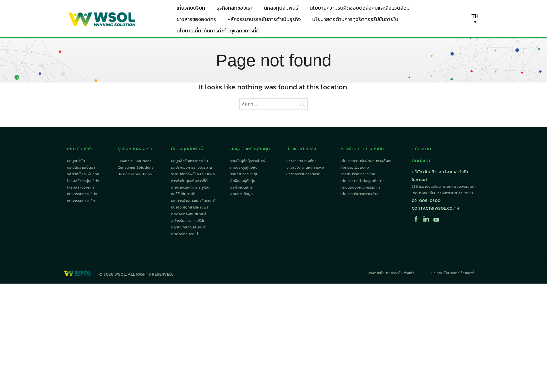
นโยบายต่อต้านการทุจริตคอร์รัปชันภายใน (355, 19)
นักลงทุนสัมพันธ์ (281, 8)
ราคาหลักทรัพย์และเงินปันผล (193, 174)
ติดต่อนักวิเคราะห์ (184, 234)
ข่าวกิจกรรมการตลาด (303, 174)
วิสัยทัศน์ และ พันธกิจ (83, 174)
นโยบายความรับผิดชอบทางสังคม (366, 161)
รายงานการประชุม (244, 174)
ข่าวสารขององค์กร (196, 19)
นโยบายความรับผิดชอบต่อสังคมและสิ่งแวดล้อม (360, 8)
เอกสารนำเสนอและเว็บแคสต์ (193, 200)
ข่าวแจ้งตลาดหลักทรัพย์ (305, 167)
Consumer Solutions (136, 167)
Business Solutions (135, 174)
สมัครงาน (421, 148)
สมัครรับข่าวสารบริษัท (188, 220)
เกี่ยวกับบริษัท (191, 8)
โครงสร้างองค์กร (81, 187)
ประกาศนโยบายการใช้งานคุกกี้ (452, 273)
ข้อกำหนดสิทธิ (241, 187)
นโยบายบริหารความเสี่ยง (359, 194)
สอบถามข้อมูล (241, 194)
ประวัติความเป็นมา (81, 167)
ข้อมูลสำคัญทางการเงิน (189, 161)
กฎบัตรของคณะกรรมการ (360, 187)
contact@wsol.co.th (435, 208)
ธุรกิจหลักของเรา (234, 8)
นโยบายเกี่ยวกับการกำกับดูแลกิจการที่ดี (218, 30)
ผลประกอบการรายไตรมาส (191, 167)
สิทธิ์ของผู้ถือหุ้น (242, 180)
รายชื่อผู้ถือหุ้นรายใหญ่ (247, 161)
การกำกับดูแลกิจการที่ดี (189, 180)
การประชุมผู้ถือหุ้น (244, 167)
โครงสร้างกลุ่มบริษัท (83, 180)
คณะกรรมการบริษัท (82, 194)
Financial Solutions (135, 161)
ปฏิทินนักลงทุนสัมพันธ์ (188, 227)
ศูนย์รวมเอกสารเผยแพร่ (189, 207)
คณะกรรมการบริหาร (83, 200)
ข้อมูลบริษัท (76, 161)
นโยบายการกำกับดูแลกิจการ (362, 180)
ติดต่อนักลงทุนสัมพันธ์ (188, 214)
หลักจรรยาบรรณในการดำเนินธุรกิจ (264, 19)
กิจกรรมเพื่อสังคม (354, 167)
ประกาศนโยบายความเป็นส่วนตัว (391, 273)
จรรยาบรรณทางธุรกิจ (357, 174)
